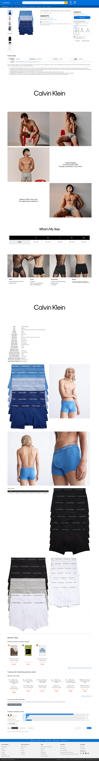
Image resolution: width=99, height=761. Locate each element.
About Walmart (4, 746)
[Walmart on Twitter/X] (83, 753)
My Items (49, 6)
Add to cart (82, 17)
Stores (22, 748)
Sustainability (3, 754)
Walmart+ (23, 752)
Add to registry (86, 40)
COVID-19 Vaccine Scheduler (46, 746)
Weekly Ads (65, 740)
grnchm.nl (51, 22)
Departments (6, 6)
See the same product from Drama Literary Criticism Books (80, 667)
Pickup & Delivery (32, 6)
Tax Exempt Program (45, 756)
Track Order (57, 740)
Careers (44, 6)
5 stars (24, 714)
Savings (16, 6)
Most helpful (30, 728)
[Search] (66, 2)
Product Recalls (44, 754)
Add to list (78, 40)
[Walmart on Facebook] (81, 753)
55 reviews (49, 12)
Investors (3, 752)
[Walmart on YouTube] (85, 753)
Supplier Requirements (5, 756)
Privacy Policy (63, 748)
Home (8, 8)
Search (89, 728)
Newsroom (3, 750)
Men (21, 8)
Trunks (38, 61)
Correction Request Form (14, 704)
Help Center (49, 740)
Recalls (42, 750)
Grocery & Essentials (23, 6)
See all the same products (86, 696)
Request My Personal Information (66, 752)
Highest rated (22, 728)
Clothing (23, 8)
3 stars (24, 717)
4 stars (23, 715)
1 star (24, 720)
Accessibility (43, 752)
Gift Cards (23, 754)
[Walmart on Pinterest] (88, 753)
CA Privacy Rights (63, 750)
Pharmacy (39, 6)
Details (83, 38)
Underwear (34, 61)
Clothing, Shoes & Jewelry (14, 8)
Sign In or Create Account (38, 740)
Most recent (14, 728)
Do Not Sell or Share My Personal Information (69, 754)
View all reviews (12, 723)
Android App (82, 748)
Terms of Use (62, 746)
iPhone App (82, 746)
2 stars (24, 718)
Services (11, 6)
